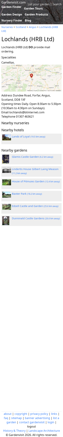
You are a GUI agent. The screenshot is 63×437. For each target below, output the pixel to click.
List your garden (39, 4)
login (51, 422)
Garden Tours (33, 8)
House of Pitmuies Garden (36, 181)
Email (5, 112)
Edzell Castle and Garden (35, 206)
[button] (31, 78)
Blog (28, 20)
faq (6, 418)
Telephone (8, 116)
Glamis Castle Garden (32, 156)
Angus (32, 27)
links (54, 414)
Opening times (11, 104)
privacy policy (39, 414)
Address (6, 95)
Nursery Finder (11, 20)
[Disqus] (31, 276)
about (8, 414)
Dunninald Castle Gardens (36, 218)
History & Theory (14, 431)
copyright (21, 414)
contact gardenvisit (32, 422)
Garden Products (36, 14)
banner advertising (37, 418)
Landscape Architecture (44, 431)
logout (31, 426)
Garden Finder (11, 7)
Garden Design (11, 14)
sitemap (16, 418)
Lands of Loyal (28, 136)
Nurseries (7, 27)
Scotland (21, 27)
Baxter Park (27, 193)
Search (57, 4)
